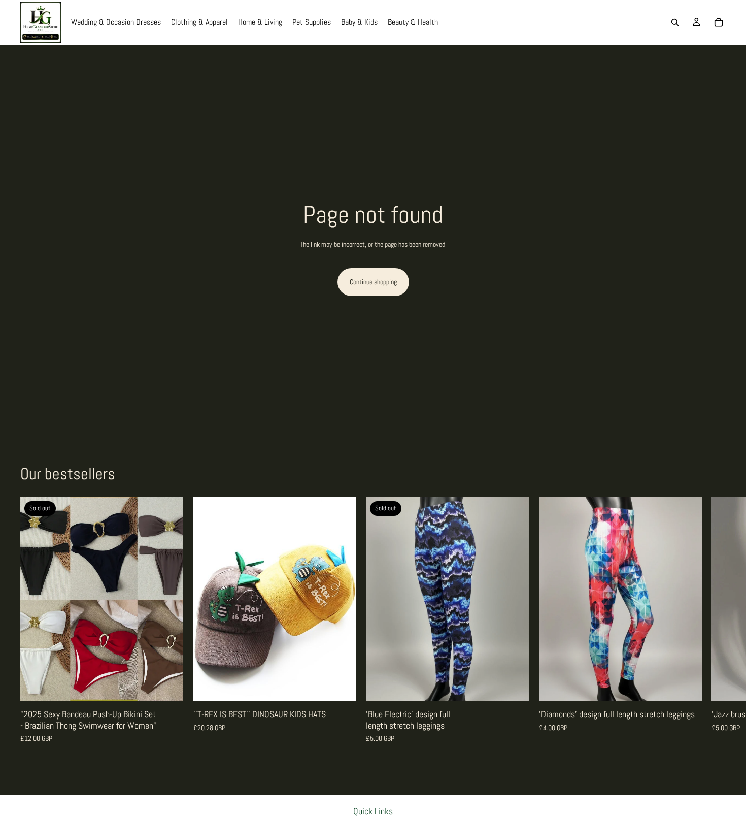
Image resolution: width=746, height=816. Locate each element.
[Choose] (340, 685)
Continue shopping (373, 281)
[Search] (675, 22)
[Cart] (718, 22)
